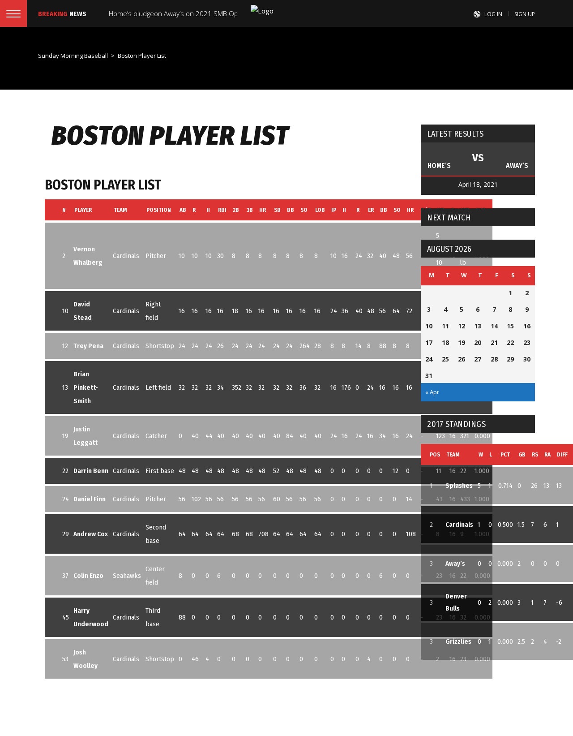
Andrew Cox (90, 534)
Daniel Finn (89, 499)
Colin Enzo (88, 576)
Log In (493, 14)
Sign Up (524, 14)
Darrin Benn (90, 471)
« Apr (432, 392)
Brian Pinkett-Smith (85, 387)
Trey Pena (88, 346)
